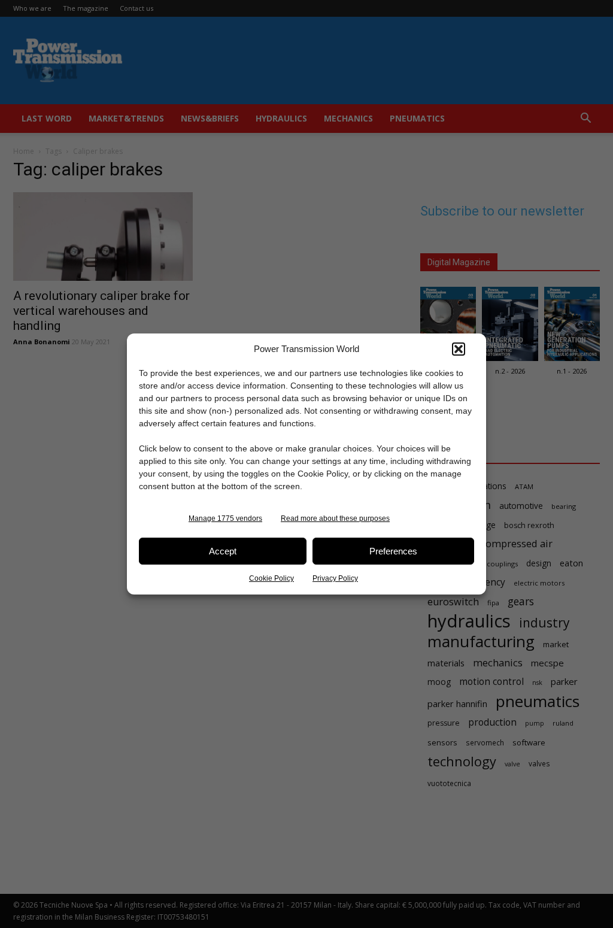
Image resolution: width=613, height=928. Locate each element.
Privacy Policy (335, 578)
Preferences (393, 551)
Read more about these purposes (335, 518)
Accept (222, 551)
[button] (459, 349)
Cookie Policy (271, 578)
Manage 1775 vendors (225, 518)
